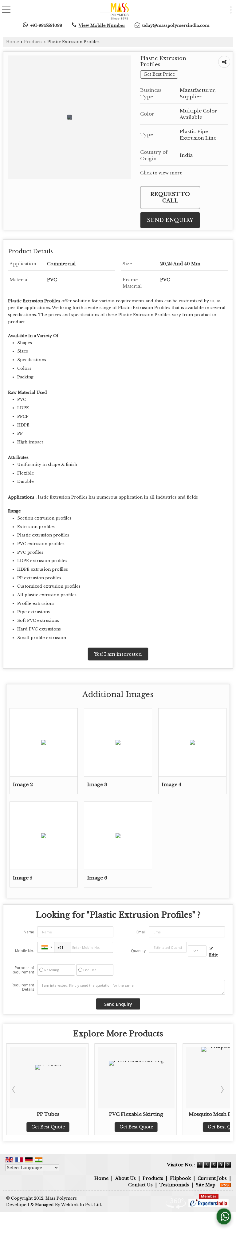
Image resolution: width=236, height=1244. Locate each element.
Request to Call (170, 197)
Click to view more (161, 173)
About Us (125, 1178)
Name (29, 932)
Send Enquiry (170, 220)
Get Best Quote (57, 1127)
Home (12, 41)
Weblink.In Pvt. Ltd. (81, 1204)
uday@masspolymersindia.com (175, 25)
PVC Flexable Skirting (57, 1114)
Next (222, 1089)
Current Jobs (212, 1178)
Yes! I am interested (118, 654)
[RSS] (225, 1185)
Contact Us (140, 1185)
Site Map (205, 1185)
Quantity (138, 950)
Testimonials (174, 1185)
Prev (14, 1089)
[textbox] (197, 950)
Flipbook (180, 1178)
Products (33, 41)
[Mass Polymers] (114, 12)
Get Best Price (159, 74)
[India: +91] (45, 947)
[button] (102, 25)
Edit (213, 955)
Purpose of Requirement (23, 970)
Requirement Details (23, 987)
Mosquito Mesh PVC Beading (145, 1114)
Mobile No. (24, 950)
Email (141, 932)
